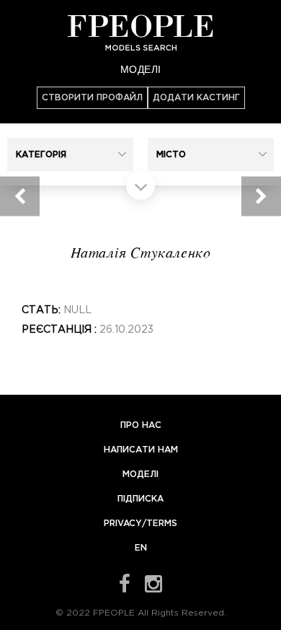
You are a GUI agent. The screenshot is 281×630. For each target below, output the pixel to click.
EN (141, 548)
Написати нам (141, 450)
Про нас (140, 425)
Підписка (140, 499)
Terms (161, 524)
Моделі (140, 68)
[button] (70, 154)
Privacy (123, 524)
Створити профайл (92, 98)
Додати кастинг (196, 98)
